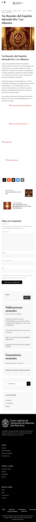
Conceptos (8, 400)
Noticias (30, 10)
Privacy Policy (5, 495)
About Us (4, 498)
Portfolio (4, 471)
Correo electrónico (7, 260)
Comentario (5, 231)
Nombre (4, 252)
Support (4, 477)
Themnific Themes (6, 469)
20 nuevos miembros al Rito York (13, 192)
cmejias (9, 10)
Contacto (24, 511)
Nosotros (12, 509)
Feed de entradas (6, 450)
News (3, 492)
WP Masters (5, 474)
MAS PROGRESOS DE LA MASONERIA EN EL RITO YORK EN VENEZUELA (22, 205)
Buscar (8, 294)
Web (3, 268)
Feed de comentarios (7, 453)
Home (3, 490)
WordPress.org (5, 456)
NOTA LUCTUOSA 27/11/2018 (13, 314)
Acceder (4, 448)
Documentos (22, 509)
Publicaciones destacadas (18, 370)
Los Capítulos (9, 403)
